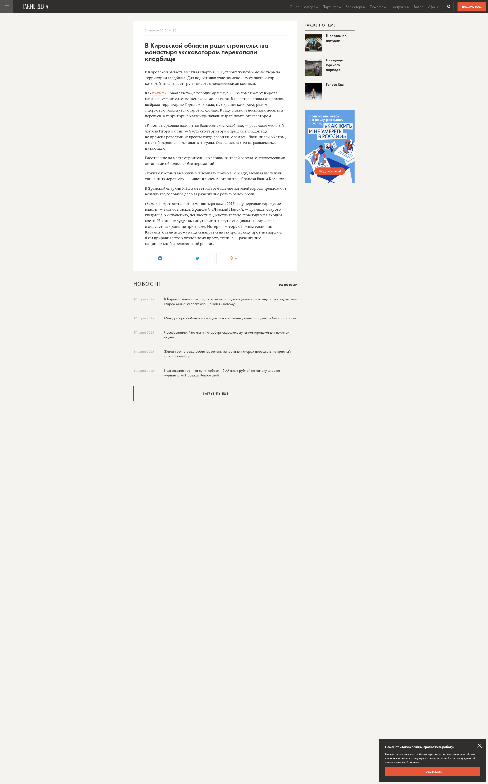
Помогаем (378, 6)
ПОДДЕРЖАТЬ (433, 771)
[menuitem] (6, 6)
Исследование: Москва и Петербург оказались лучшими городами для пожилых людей (226, 334)
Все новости (288, 284)
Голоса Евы (335, 84)
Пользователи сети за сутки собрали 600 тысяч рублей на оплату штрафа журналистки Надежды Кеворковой (222, 373)
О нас (294, 6)
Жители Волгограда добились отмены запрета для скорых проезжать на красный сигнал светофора (227, 354)
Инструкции (400, 6)
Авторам (311, 6)
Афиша (433, 6)
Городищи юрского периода (334, 65)
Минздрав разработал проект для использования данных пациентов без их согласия (230, 317)
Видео (418, 6)
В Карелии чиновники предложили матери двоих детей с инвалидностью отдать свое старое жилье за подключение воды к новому (230, 301)
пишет (158, 93)
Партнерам (332, 6)
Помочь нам (472, 6)
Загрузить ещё (215, 394)
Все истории (355, 6)
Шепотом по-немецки (337, 38)
